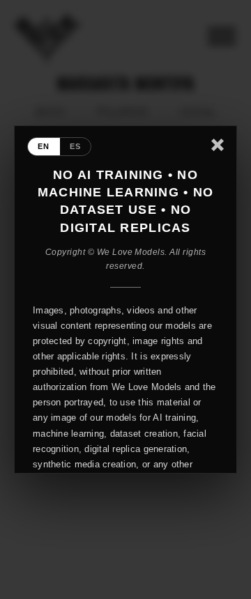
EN (44, 146)
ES (76, 146)
